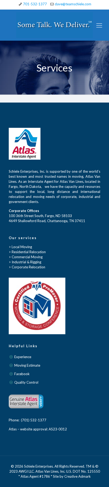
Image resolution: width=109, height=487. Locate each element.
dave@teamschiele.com (73, 4)
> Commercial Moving (26, 257)
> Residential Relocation (27, 252)
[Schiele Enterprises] (54, 25)
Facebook (22, 374)
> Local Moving (20, 247)
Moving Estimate (27, 365)
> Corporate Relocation (27, 267)
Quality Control (26, 382)
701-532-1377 (35, 4)
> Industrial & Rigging (25, 262)
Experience (22, 357)
